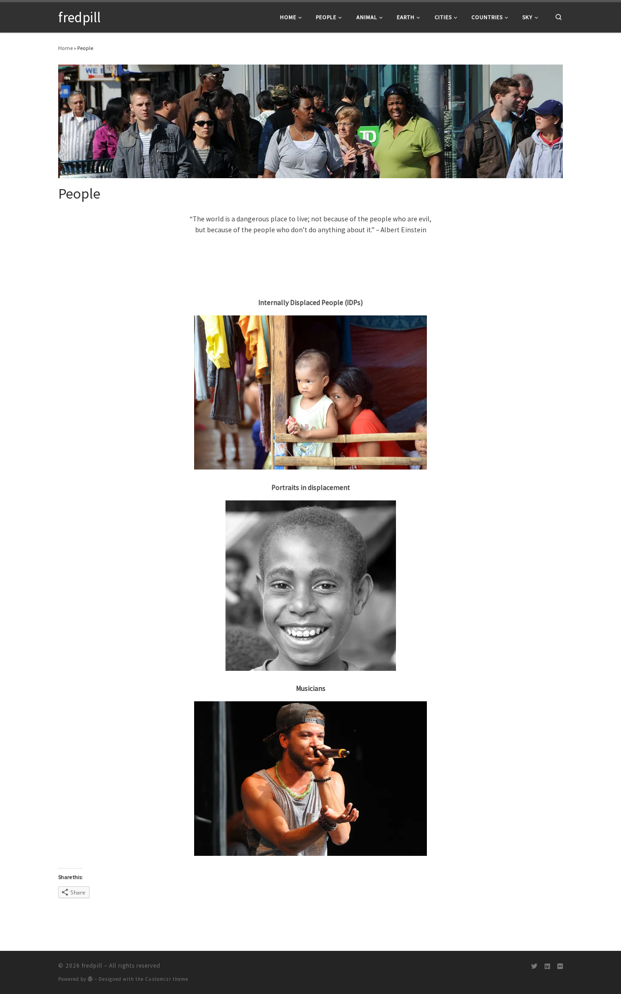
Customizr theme (166, 979)
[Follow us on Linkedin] (547, 967)
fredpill (92, 965)
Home (65, 48)
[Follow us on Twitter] (534, 967)
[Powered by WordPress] (90, 978)
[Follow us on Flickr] (560, 967)
